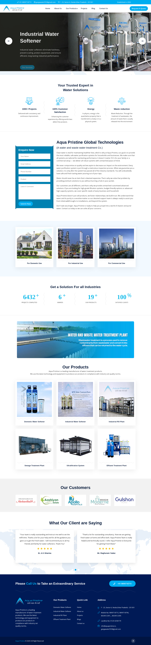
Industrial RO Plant (116, 422)
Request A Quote (139, 8)
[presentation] (8, 41)
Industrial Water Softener (75, 422)
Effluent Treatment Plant (117, 465)
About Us (58, 8)
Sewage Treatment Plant (34, 465)
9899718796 (124, 613)
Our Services (27, 72)
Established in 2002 (124, 2)
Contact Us (103, 8)
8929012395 (116, 616)
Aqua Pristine (20, 641)
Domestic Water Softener (34, 422)
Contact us (80, 623)
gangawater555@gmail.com (45, 2)
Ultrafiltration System (75, 465)
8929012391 (105, 616)
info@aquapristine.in (108, 626)
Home (47, 8)
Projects (84, 8)
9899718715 (114, 613)
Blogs (79, 619)
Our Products (71, 8)
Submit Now (26, 204)
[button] (72, 570)
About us (80, 611)
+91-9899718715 (24, 2)
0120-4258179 (115, 621)
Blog (93, 8)
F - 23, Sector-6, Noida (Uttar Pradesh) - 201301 (76, 2)
